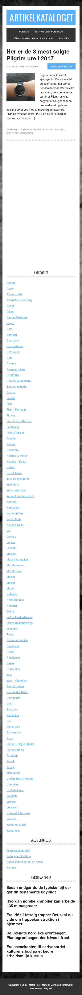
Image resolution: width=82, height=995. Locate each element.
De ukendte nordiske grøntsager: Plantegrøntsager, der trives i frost (37, 935)
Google (10, 438)
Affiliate (10, 283)
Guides (10, 444)
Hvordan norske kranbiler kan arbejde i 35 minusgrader (40, 903)
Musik (10, 588)
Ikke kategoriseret (17, 479)
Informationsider (16, 490)
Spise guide (13, 732)
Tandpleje (12, 755)
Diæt (9, 358)
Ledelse (11, 536)
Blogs (10, 323)
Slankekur (12, 715)
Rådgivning (13, 657)
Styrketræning (15, 750)
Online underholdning (19, 623)
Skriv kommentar (61, 66)
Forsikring (12, 427)
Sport (9, 738)
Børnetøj (11, 335)
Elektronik (12, 375)
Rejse (10, 663)
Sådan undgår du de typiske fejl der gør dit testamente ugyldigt (38, 890)
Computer (12, 340)
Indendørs (12, 484)
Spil (8, 721)
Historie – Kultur (16, 461)
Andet (10, 306)
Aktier (10, 288)
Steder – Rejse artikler (20, 744)
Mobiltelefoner (15, 565)
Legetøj (10, 542)
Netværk (11, 594)
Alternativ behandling (19, 300)
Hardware (12, 450)
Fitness (11, 415)
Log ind (48, 988)
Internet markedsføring (20, 496)
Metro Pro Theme (38, 984)
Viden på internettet (18, 813)
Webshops (26, 133)
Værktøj (11, 801)
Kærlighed (12, 507)
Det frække (13, 352)
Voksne (11, 819)
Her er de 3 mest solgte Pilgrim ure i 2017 (38, 54)
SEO (9, 704)
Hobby (10, 467)
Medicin (11, 554)
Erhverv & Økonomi (18, 381)
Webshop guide (16, 824)
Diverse (24, 129)
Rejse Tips (13, 669)
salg (9, 675)
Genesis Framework (62, 984)
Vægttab (11, 796)
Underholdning (15, 790)
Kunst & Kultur (15, 525)
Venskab (11, 807)
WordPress (36, 988)
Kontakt (11, 867)
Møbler (10, 577)
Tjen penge (13, 773)
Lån (8, 530)
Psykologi (12, 646)
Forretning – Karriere (19, 421)
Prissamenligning (17, 640)
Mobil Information (17, 559)
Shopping (12, 133)
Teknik (10, 761)
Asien (10, 311)
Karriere (11, 502)
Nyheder (11, 605)
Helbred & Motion (17, 455)
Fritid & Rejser (15, 432)
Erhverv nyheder (16, 386)
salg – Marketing (16, 680)
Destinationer (14, 346)
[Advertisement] (35, 207)
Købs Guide (38, 129)
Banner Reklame (16, 317)
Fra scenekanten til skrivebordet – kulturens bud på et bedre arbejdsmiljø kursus (37, 951)
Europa (10, 392)
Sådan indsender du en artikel (24, 862)
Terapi (10, 767)
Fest (9, 404)
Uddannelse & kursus (19, 778)
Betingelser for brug (18, 856)
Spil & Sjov (13, 727)
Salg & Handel (55, 129)
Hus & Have (14, 473)
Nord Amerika (15, 600)
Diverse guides (15, 369)
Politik (10, 634)
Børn (9, 329)
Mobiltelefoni (14, 571)
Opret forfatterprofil (18, 850)
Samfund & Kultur (17, 692)
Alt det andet (14, 294)
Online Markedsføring (19, 617)
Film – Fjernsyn (16, 409)
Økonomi (12, 629)
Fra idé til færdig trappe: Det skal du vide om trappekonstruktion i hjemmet (39, 919)
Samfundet (13, 698)
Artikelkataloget (42, 17)
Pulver (10, 652)
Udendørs (12, 784)
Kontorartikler (14, 513)
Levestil (11, 548)
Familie (10, 398)
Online (10, 611)
